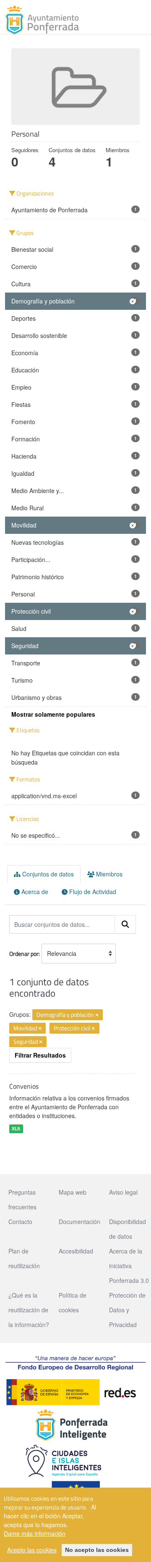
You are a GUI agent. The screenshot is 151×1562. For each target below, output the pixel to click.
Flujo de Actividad (92, 891)
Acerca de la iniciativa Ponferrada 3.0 (129, 1266)
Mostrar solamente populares (53, 714)
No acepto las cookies (97, 1549)
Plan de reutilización (24, 1258)
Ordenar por (24, 953)
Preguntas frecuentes (22, 1199)
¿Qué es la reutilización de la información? (28, 1310)
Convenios (24, 1086)
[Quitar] (97, 1015)
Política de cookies (72, 1302)
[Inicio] (42, 20)
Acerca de (34, 891)
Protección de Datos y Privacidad (127, 1310)
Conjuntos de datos (47, 874)
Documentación (79, 1221)
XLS (16, 1128)
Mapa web (72, 1192)
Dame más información (34, 1533)
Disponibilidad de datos (127, 1228)
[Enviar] (125, 924)
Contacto (20, 1221)
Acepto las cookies (32, 1550)
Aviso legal (123, 1192)
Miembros (108, 874)
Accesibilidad (76, 1251)
